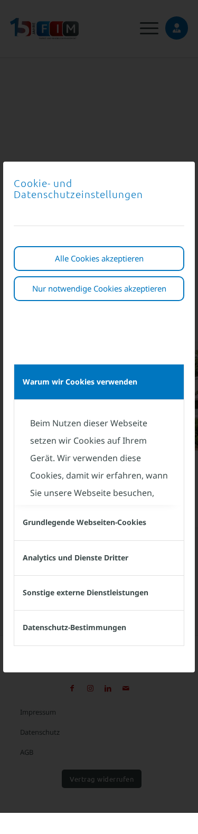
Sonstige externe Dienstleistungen (85, 592)
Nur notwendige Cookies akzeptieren (99, 288)
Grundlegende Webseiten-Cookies (84, 522)
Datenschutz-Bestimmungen (74, 627)
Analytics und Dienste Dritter (75, 557)
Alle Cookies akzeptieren (99, 258)
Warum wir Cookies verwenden (80, 382)
